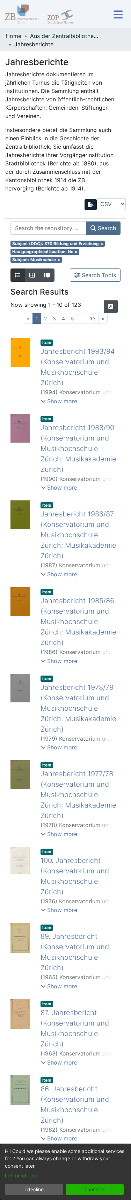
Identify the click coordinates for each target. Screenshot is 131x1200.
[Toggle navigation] (118, 14)
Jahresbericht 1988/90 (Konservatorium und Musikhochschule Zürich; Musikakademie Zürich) (78, 448)
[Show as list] (17, 275)
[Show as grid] (32, 275)
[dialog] (65, 1172)
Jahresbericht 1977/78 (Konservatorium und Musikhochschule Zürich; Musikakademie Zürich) (78, 795)
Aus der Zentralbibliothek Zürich (65, 35)
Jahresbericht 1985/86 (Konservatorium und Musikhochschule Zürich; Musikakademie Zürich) (78, 622)
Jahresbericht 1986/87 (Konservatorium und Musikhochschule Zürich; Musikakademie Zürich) (78, 535)
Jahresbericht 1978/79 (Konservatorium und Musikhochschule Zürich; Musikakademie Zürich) (78, 708)
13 (93, 318)
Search (106, 228)
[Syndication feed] (111, 306)
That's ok (94, 1189)
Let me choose (21, 1175)
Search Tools (98, 275)
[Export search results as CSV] (91, 204)
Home (13, 35)
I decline (34, 1189)
